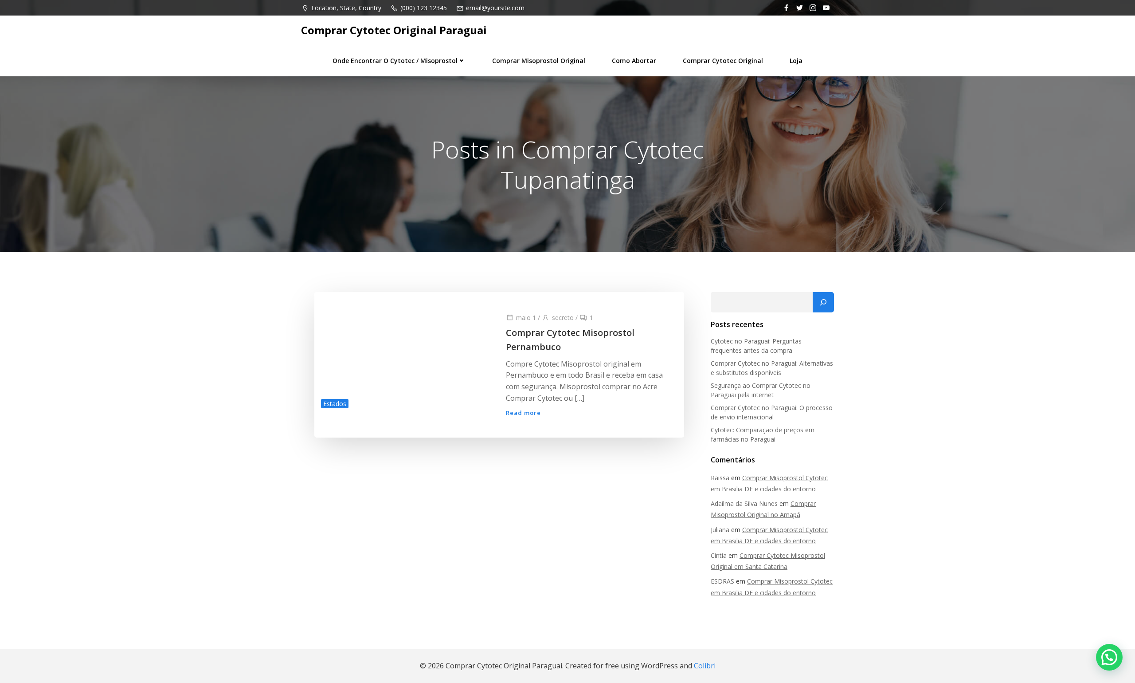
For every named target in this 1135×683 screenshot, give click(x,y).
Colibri (705, 666)
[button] (1109, 657)
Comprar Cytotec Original (723, 60)
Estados (334, 403)
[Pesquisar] (823, 302)
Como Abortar (634, 60)
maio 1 (526, 317)
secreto (563, 317)
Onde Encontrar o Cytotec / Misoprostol (395, 60)
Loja (796, 60)
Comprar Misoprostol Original (538, 60)
